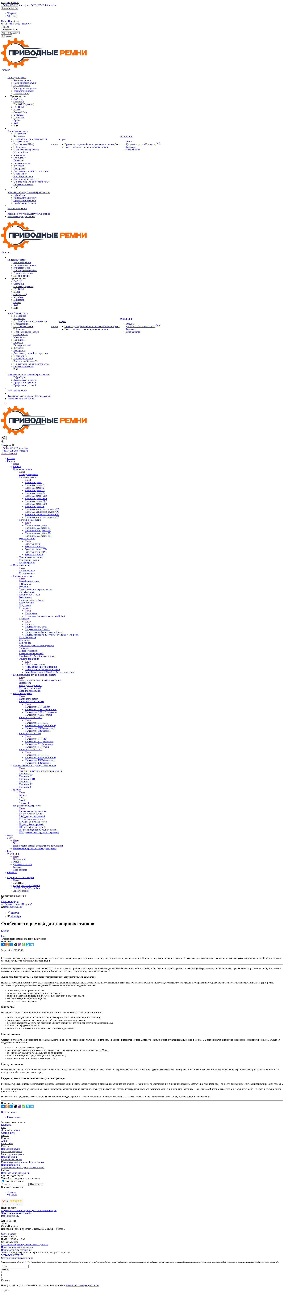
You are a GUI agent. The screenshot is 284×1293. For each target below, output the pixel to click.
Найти (5, 1269)
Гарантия (6, 1138)
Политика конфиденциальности (17, 1247)
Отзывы (5, 1135)
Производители (27, 570)
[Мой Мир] (11, 944)
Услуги (16, 843)
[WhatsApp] (23, 944)
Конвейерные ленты (29, 581)
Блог (3, 1127)
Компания (6, 1125)
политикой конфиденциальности (82, 1285)
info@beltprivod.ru (10, 2)
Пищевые (30, 624)
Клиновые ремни (33, 482)
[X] (15, 944)
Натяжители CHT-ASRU (37, 707)
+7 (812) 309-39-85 (43, 5)
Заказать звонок (9, 8)
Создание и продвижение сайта (17, 1256)
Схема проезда (8, 1234)
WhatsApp (12, 16)
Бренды (23, 795)
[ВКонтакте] (3, 944)
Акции (4, 1141)
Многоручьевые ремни (12, 1154)
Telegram (11, 13)
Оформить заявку (10, 33)
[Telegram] (32, 944)
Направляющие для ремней (33, 811)
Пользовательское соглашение (16, 1250)
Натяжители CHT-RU (36, 739)
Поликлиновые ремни (36, 525)
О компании (19, 859)
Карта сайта (7, 1143)
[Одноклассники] (7, 944)
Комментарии (14, 1117)
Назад (16, 464)
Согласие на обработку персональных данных (24, 1244)
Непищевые (31, 613)
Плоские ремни (9, 1157)
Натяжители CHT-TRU (36, 755)
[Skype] (28, 944)
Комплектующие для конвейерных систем (40, 680)
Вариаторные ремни (11, 1151)
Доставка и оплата (10, 1130)
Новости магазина (13, 1181)
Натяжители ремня (28, 699)
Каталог (17, 466)
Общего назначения (35, 664)
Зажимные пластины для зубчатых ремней (40, 771)
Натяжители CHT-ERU (36, 723)
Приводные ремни (28, 474)
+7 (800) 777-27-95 (15, 5)
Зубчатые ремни (33, 544)
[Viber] (19, 944)
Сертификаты (8, 1133)
